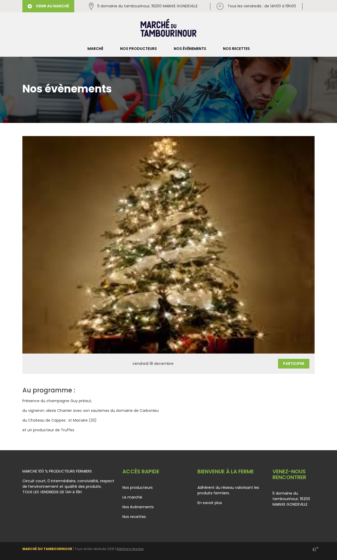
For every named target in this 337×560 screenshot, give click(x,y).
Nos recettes (236, 48)
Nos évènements (190, 48)
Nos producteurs (138, 48)
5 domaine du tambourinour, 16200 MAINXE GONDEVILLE (147, 6)
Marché (95, 48)
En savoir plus (209, 502)
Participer (293, 363)
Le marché (132, 497)
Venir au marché (52, 6)
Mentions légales (130, 549)
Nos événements (138, 507)
